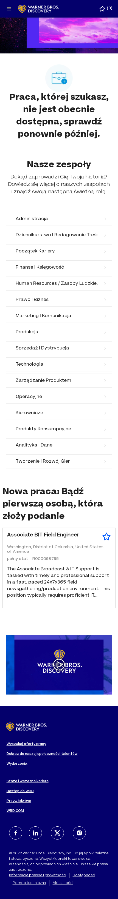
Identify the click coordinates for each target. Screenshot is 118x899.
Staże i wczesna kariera (28, 781)
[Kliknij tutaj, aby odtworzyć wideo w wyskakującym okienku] (59, 664)
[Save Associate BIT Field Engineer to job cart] (106, 536)
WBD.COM (15, 811)
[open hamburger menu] (9, 8)
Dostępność (84, 875)
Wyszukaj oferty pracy (26, 744)
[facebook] (15, 833)
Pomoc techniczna (29, 883)
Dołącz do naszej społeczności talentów (42, 754)
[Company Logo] (38, 9)
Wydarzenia (17, 764)
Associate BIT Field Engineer (43, 535)
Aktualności (63, 883)
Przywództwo (19, 801)
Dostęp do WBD (20, 791)
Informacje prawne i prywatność (37, 875)
